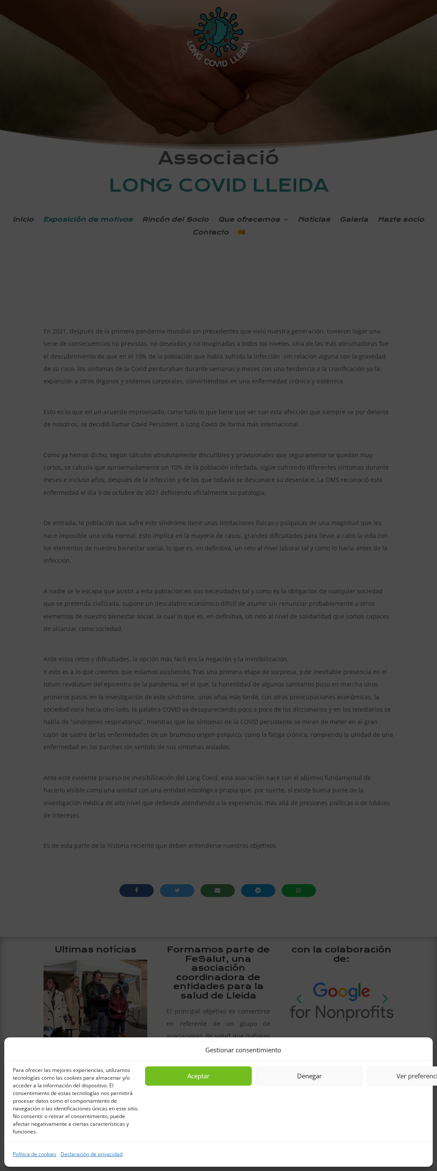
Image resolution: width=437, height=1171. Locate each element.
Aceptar (198, 1076)
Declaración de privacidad (91, 1154)
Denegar (309, 1076)
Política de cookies (34, 1154)
